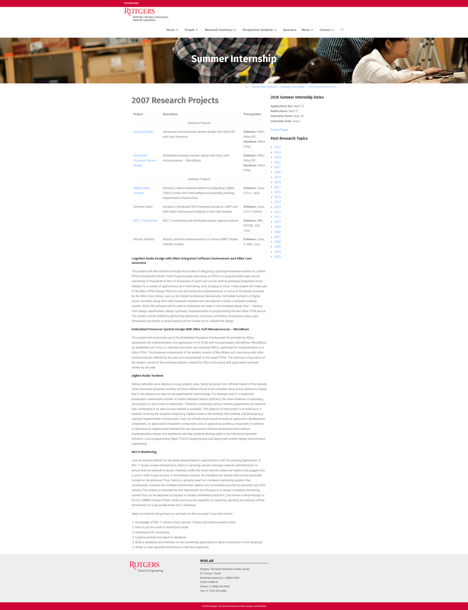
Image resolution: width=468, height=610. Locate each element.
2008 (277, 232)
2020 (277, 172)
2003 (277, 256)
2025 (277, 147)
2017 (277, 187)
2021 (277, 167)
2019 (277, 177)
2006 (277, 242)
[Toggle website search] (342, 29)
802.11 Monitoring (145, 220)
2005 (277, 246)
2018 (277, 182)
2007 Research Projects (322, 86)
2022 (277, 162)
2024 (277, 152)
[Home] (246, 86)
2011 (277, 217)
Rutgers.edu (131, 3)
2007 (277, 237)
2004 (277, 251)
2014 (277, 202)
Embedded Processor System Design (144, 160)
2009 (277, 227)
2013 (277, 207)
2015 (277, 197)
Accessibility (260, 606)
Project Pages (279, 129)
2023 (277, 157)
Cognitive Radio (143, 131)
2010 (277, 222)
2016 (277, 192)
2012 (277, 212)
